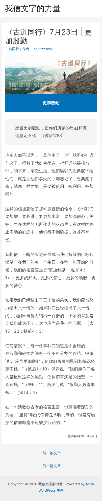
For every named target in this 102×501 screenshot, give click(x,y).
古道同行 (12, 49)
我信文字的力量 (32, 8)
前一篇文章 (51, 453)
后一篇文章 (51, 466)
